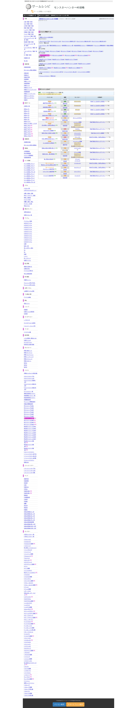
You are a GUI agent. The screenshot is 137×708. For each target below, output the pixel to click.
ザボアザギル (27, 599)
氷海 (25, 485)
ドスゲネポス (77, 114)
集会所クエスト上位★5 (58, 63)
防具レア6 (26, 119)
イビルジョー (77, 125)
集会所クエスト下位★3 (71, 59)
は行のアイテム (28, 233)
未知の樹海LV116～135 (30, 526)
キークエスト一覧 (44, 45)
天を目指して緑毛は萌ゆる (48, 125)
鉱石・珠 (26, 246)
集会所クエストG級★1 (45, 67)
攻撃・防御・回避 (28, 193)
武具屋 (25, 313)
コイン (25, 256)
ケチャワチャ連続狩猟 (48, 171)
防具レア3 (26, 113)
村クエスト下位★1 (44, 51)
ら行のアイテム (28, 239)
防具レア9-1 (27, 129)
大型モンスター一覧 (29, 534)
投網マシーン (27, 280)
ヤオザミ (77, 129)
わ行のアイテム (28, 241)
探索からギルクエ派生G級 (46, 37)
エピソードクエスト (45, 72)
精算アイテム (27, 260)
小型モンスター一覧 (29, 536)
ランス (25, 34)
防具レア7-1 (27, 121)
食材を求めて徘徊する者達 (48, 133)
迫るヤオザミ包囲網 (48, 130)
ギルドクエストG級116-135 (83, 41)
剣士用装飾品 (27, 153)
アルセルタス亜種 (28, 543)
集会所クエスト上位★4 (45, 63)
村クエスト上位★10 (83, 55)
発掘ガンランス (28, 87)
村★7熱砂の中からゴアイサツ (97, 122)
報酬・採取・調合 (28, 201)
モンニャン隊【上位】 (29, 285)
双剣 (25, 28)
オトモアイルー (28, 342)
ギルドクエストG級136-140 (99, 41)
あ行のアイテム (28, 223)
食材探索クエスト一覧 (67, 45)
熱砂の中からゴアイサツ (48, 119)
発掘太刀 (26, 75)
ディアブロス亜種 (28, 623)
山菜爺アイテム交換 (29, 291)
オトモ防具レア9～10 (29, 182)
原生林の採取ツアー (48, 111)
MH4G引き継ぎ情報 (29, 344)
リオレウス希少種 (28, 695)
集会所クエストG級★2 (60, 67)
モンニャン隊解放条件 (99, 45)
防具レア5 (26, 117)
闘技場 (25, 495)
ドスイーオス (27, 638)
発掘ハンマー (27, 81)
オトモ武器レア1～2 (29, 163)
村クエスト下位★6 (98, 51)
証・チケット (27, 258)
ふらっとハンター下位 (29, 468)
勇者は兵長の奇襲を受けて (48, 148)
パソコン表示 (59, 704)
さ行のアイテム (28, 227)
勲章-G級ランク (28, 350)
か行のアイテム (28, 225)
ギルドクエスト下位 (45, 41)
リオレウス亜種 (28, 693)
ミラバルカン (27, 672)
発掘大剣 (26, 73)
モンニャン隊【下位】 (29, 283)
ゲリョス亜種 (77, 152)
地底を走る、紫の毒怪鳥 (48, 154)
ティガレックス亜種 (29, 627)
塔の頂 (25, 505)
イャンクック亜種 (77, 141)
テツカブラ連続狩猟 (48, 175)
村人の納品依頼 (28, 273)
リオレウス (27, 691)
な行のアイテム (28, 231)
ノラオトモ (27, 320)
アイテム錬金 (27, 297)
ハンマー (26, 30)
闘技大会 (53, 76)
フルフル (26, 666)
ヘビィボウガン (28, 51)
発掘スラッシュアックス (30, 89)
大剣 (25, 21)
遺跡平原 (65, 103)
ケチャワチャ (77, 143)
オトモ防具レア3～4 (29, 176)
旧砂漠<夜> (27, 493)
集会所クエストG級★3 (74, 67)
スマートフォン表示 (75, 704)
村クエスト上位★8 (57, 55)
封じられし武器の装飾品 (30, 70)
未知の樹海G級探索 (29, 522)
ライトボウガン (28, 47)
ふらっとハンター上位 (29, 470)
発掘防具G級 (27, 142)
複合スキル (27, 205)
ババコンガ (77, 160)
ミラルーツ (27, 674)
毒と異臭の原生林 (48, 159)
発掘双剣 (26, 79)
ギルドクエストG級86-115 (68, 41)
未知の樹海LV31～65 (29, 516)
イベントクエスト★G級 (84, 72)
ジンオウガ (27, 605)
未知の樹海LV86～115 (29, 524)
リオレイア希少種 (28, 689)
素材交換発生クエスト (55, 45)
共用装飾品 (27, 151)
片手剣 (25, 25)
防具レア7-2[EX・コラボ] (30, 123)
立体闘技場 (27, 497)
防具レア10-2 (27, 136)
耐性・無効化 (27, 197)
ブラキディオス (28, 660)
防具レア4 (26, 115)
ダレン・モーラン (28, 619)
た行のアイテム (28, 229)
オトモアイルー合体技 (29, 323)
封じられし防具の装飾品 (30, 145)
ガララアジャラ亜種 (29, 564)
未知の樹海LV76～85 (29, 520)
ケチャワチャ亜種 (28, 580)
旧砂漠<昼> (65, 116)
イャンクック (27, 552)
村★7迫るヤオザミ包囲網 (97, 133)
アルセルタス (77, 105)
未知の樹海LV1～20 (29, 511)
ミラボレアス (27, 670)
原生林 (65, 111)
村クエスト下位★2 (55, 51)
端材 (25, 254)
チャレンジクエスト (45, 76)
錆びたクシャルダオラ (29, 572)
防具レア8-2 (27, 127)
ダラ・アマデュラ (28, 615)
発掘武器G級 (27, 67)
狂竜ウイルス (27, 340)
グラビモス (27, 574)
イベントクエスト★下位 (57, 72)
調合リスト (27, 303)
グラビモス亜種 (28, 576)
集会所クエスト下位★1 (45, 59)
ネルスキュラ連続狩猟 (48, 169)
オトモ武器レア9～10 (29, 172)
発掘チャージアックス (29, 93)
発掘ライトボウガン (29, 95)
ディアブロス (27, 621)
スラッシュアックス (29, 38)
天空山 (25, 489)
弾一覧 (25, 61)
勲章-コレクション (28, 354)
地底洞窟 (65, 107)
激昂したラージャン (29, 683)
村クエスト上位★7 (44, 55)
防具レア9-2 (27, 131)
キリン (25, 566)
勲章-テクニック (28, 359)
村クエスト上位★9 (70, 55)
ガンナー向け (27, 199)
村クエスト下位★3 (66, 51)
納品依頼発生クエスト (79, 45)
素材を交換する (28, 266)
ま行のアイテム (28, 235)
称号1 (25, 363)
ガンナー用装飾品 (28, 155)
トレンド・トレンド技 (29, 326)
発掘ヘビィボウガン (29, 98)
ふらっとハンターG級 (29, 472)
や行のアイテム (28, 237)
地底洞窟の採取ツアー (48, 107)
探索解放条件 (89, 45)
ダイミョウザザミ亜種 (29, 613)
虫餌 (25, 243)
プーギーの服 (27, 332)
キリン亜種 (27, 568)
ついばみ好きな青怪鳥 (48, 143)
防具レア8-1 (27, 125)
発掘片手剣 (27, 77)
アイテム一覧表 (28, 221)
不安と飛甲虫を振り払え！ (48, 138)
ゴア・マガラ (27, 591)
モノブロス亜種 (28, 679)
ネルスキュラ (77, 154)
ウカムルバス (27, 556)
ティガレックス (28, 625)
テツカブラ (77, 175)
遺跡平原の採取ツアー (48, 103)
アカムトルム (27, 539)
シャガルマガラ (28, 603)
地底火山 (26, 487)
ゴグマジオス (27, 596)
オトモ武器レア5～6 (29, 167)
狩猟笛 (25, 32)
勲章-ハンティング (28, 356)
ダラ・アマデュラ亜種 (29, 617)
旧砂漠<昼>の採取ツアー (48, 115)
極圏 (25, 503)
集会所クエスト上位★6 (71, 63)
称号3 (25, 367)
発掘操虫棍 (27, 91)
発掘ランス (27, 85)
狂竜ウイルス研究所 (29, 311)
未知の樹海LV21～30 (29, 514)
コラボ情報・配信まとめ (30, 338)
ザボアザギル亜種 (28, 601)
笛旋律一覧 (27, 58)
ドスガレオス (77, 163)
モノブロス (27, 677)
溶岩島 (25, 501)
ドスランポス (77, 148)
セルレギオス (27, 609)
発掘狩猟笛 (27, 83)
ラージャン (27, 681)
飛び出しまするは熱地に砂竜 (48, 165)
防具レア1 (26, 109)
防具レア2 (26, 111)
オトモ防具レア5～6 (29, 178)
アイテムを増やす (28, 270)
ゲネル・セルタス (28, 582)
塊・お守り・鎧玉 (28, 248)
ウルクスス (27, 558)
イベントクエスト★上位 (70, 72)
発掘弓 (25, 100)
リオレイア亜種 (28, 687)
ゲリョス (77, 109)
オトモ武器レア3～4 (29, 165)
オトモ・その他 (28, 203)
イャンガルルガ (28, 549)
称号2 (25, 365)
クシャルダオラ (28, 570)
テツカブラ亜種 (28, 636)
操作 (31, 21)
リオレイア (27, 685)
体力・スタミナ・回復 (29, 195)
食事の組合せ (27, 212)
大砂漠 (25, 499)
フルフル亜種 (27, 668)
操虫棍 (25, 42)
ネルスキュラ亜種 (28, 650)
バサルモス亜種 (28, 654)
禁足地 (25, 507)
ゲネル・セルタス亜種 (29, 585)
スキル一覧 (27, 188)
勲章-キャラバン (28, 352)
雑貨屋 (25, 309)
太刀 (25, 23)
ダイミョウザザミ (77, 118)
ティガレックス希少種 (29, 630)
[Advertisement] (76, 25)
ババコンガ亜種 (77, 122)
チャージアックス (28, 44)
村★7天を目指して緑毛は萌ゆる (97, 137)
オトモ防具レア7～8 (29, 180)
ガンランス (27, 36)
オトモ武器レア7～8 (29, 169)
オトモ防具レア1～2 (29, 174)
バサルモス (27, 652)
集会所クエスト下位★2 (58, 59)
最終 (28, 21)
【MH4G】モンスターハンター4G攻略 (48, 18)
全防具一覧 (27, 106)
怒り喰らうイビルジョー (77, 127)
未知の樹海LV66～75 (29, 518)
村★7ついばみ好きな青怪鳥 (97, 101)
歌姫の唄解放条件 (28, 404)
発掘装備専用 (27, 157)
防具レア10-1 (27, 133)
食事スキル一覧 (28, 215)
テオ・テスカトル (28, 632)
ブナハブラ (77, 137)
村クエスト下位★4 (76, 51)
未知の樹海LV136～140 (30, 528)
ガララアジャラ (28, 562)
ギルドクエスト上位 (56, 41)
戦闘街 (25, 509)
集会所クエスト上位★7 (84, 63)
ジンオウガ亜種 (28, 607)
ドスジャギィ (77, 101)
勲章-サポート (27, 361)
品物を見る (27, 268)
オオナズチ (27, 560)
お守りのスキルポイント (30, 190)
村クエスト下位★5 (87, 51)
